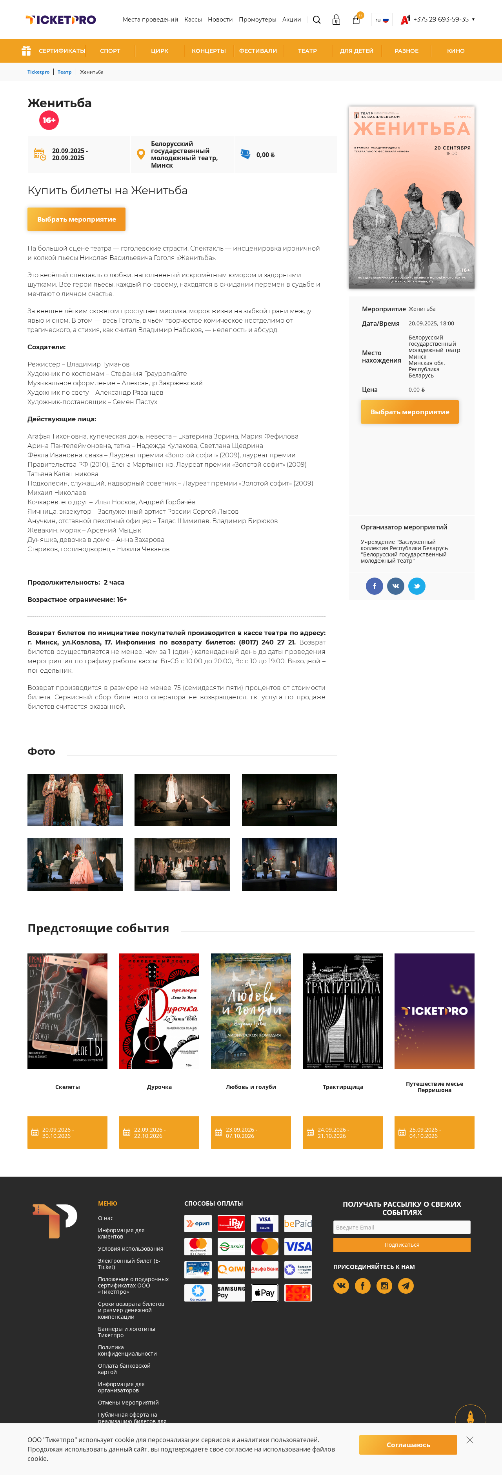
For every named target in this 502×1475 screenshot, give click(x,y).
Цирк (159, 50)
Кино (456, 50)
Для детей (357, 50)
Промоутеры (257, 19)
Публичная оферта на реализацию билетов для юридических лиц (132, 1421)
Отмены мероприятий (128, 1402)
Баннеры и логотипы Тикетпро (126, 1332)
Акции (291, 19)
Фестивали (258, 50)
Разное (406, 50)
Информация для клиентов (121, 1233)
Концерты (209, 50)
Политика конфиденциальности (127, 1350)
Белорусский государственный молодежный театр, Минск (184, 154)
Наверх (470, 1427)
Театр (307, 50)
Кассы (193, 19)
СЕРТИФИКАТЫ (62, 50)
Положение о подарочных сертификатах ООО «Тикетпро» (133, 1285)
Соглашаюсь (408, 1444)
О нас (105, 1218)
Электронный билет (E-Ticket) (129, 1264)
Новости (220, 19)
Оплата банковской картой (124, 1369)
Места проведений (150, 19)
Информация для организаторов (121, 1387)
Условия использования (131, 1248)
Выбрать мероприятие (76, 219)
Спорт (110, 50)
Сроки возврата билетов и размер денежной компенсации (131, 1310)
